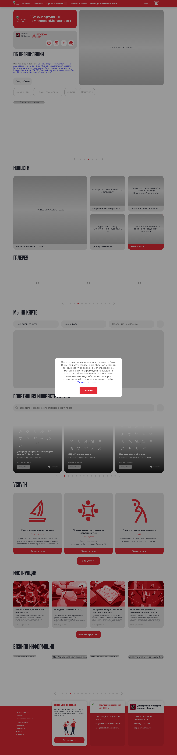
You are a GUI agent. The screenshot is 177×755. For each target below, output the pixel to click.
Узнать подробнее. (88, 382)
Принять (88, 390)
